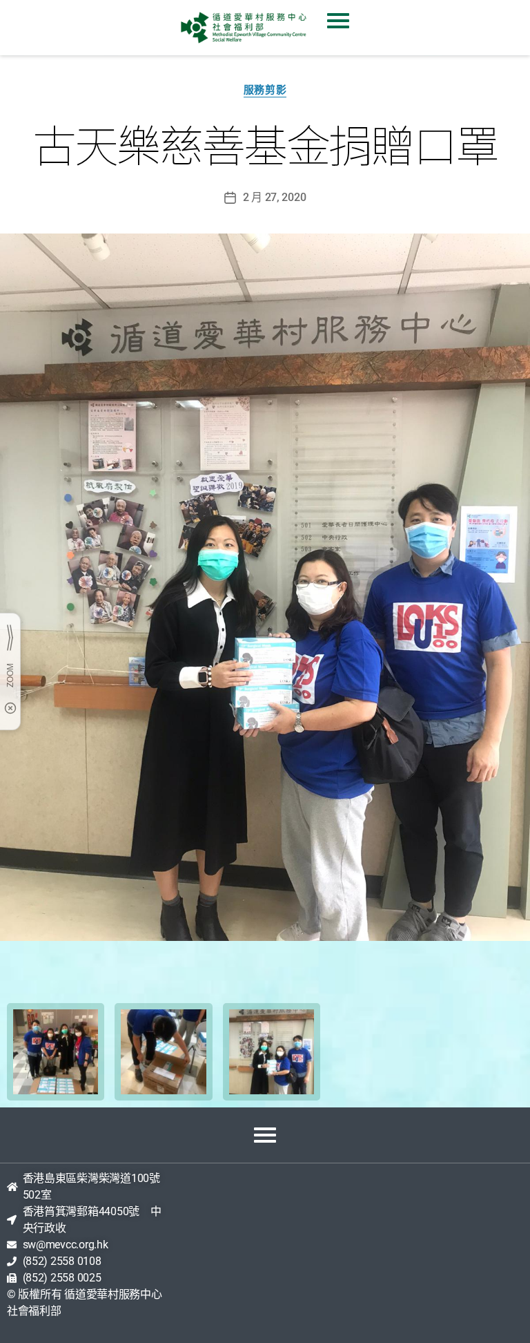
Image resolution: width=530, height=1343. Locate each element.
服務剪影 (265, 90)
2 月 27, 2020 (274, 197)
